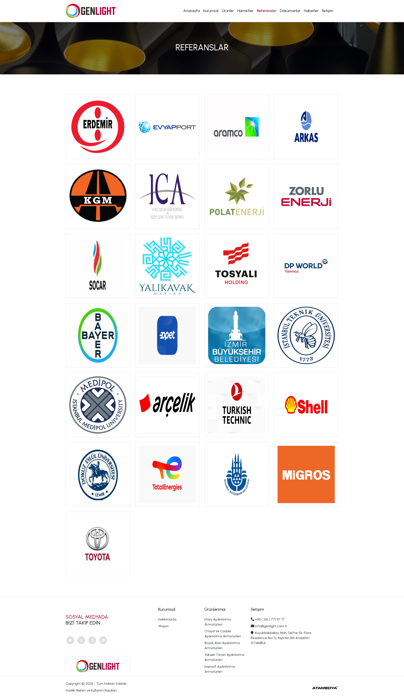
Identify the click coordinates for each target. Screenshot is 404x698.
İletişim (327, 10)
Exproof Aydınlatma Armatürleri (220, 669)
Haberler (311, 10)
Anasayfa (191, 10)
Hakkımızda (167, 619)
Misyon (163, 626)
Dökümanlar (290, 10)
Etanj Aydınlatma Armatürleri (218, 621)
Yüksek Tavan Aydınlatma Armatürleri (224, 657)
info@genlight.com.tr (271, 626)
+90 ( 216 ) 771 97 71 (269, 619)
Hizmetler (245, 10)
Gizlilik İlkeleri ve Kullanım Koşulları (91, 690)
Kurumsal (210, 10)
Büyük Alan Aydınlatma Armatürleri (222, 645)
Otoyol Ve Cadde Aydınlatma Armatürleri (223, 633)
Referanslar (266, 10)
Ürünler (228, 10)
